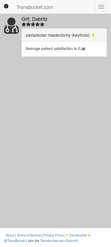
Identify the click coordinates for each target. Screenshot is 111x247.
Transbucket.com (34, 6)
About (10, 235)
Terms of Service (29, 235)
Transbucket (78, 235)
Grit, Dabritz (34, 18)
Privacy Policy (53, 235)
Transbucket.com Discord (58, 240)
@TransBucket (14, 240)
